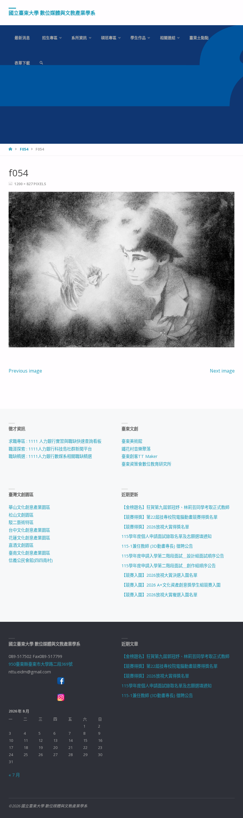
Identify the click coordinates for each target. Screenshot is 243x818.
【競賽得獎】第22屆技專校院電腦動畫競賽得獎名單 (170, 517)
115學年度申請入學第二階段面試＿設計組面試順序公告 (173, 556)
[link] (41, 63)
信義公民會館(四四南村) (31, 560)
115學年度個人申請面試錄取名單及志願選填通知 (167, 536)
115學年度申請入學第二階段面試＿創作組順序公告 (169, 565)
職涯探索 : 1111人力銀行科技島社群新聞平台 (50, 449)
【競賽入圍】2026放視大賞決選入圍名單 (159, 575)
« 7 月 (14, 775)
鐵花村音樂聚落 (136, 449)
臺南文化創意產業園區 (29, 553)
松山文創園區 (21, 515)
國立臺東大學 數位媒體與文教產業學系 (52, 12)
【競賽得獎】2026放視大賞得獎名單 (155, 527)
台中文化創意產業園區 (29, 530)
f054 (24, 149)
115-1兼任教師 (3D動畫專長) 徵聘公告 (157, 546)
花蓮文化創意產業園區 (29, 538)
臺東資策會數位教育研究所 (146, 464)
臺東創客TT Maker (139, 456)
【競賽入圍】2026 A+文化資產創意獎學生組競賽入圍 (171, 585)
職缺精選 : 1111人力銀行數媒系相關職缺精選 (50, 456)
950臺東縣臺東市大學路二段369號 (41, 664)
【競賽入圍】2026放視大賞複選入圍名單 (159, 594)
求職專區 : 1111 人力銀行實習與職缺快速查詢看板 (55, 441)
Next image (222, 371)
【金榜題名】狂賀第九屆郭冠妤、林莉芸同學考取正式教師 (175, 507)
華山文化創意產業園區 (29, 507)
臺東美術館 (132, 441)
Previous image (25, 371)
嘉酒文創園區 (21, 545)
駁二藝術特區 (21, 522)
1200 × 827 (23, 183)
